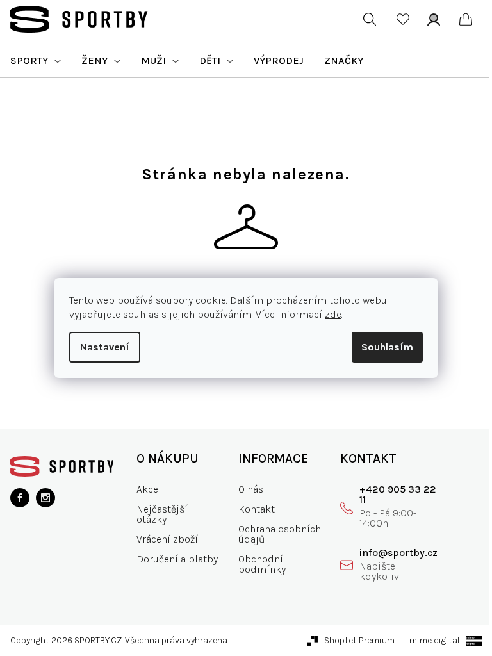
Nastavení (104, 347)
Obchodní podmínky (262, 564)
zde (333, 314)
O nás (250, 489)
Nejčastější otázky (162, 514)
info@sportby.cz (398, 552)
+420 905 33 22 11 (397, 494)
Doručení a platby (177, 559)
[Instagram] (45, 497)
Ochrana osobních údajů (279, 534)
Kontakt (256, 509)
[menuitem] (35, 60)
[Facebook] (19, 497)
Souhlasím (387, 347)
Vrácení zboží (167, 539)
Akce (147, 489)
